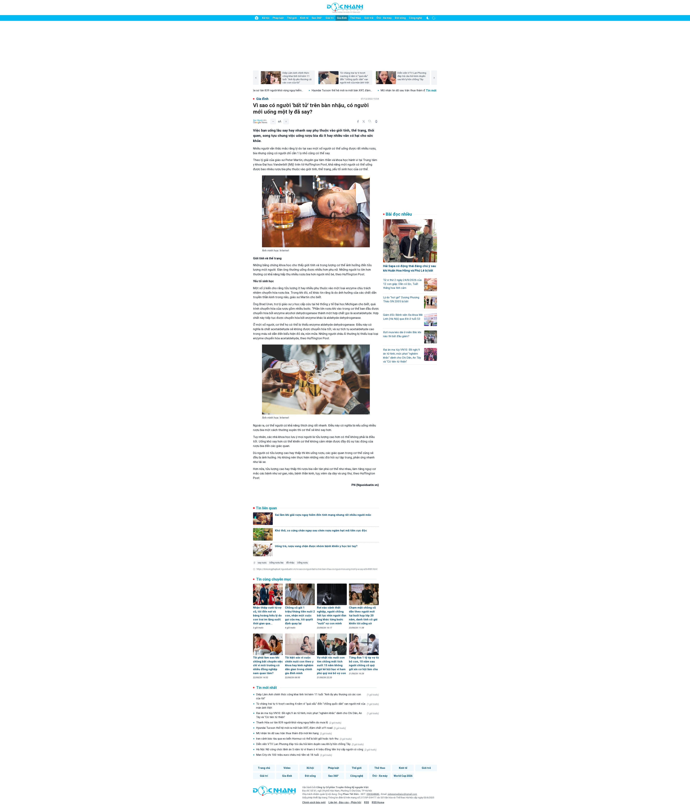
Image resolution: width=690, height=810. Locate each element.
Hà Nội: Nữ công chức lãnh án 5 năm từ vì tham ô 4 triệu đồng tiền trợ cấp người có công (316, 749)
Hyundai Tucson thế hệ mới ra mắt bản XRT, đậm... (294, 90)
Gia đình (342, 18)
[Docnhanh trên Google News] (260, 121)
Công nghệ (415, 18)
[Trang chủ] (256, 18)
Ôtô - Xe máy (384, 18)
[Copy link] (369, 121)
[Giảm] (273, 121)
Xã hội (265, 18)
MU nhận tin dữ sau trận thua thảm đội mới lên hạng (294, 733)
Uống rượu (302, 562)
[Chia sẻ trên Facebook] (358, 121)
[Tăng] (286, 121)
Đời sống (400, 18)
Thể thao (355, 18)
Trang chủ (264, 768)
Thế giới (292, 18)
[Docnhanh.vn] (274, 792)
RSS (366, 802)
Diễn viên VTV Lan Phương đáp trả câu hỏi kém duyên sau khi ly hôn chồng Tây (310, 744)
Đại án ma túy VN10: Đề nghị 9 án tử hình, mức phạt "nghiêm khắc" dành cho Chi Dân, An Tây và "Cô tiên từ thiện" (317, 715)
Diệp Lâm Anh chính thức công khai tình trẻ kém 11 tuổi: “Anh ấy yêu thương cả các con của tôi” (317, 696)
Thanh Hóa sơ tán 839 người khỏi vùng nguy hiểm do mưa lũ (298, 722)
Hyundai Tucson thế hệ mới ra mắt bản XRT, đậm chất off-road (301, 727)
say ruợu (262, 562)
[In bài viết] (376, 121)
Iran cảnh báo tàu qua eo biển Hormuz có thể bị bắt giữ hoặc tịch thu (304, 738)
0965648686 (373, 794)
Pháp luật (278, 18)
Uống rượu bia (276, 562)
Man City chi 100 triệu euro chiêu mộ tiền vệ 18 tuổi (294, 754)
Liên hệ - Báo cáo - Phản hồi (344, 802)
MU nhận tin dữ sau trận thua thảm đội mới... (359, 90)
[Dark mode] (428, 18)
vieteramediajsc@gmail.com (402, 794)
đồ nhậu (290, 562)
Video (287, 768)
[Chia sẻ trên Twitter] (364, 121)
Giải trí (330, 18)
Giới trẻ (368, 18)
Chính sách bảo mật (314, 802)
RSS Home (378, 802)
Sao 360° (317, 18)
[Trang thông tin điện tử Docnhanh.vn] (345, 7)
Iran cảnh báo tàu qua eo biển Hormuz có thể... (422, 90)
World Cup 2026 (403, 775)
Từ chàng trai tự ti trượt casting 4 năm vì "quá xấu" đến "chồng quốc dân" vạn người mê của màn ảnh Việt (317, 705)
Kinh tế (304, 18)
